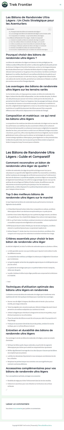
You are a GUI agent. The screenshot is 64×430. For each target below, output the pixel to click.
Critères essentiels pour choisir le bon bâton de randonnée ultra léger (28, 44)
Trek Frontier (20, 5)
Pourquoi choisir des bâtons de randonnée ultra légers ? (26, 31)
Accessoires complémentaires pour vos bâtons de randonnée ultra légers (29, 49)
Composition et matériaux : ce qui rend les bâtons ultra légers (27, 36)
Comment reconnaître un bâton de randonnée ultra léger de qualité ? (28, 40)
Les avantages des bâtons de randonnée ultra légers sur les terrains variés (31, 33)
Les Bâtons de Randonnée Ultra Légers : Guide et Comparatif (25, 38)
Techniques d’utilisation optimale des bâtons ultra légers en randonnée (28, 46)
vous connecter (17, 408)
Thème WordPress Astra (45, 425)
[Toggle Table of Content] (49, 29)
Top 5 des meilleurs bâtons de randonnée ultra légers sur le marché (27, 42)
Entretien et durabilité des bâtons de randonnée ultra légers (26, 47)
